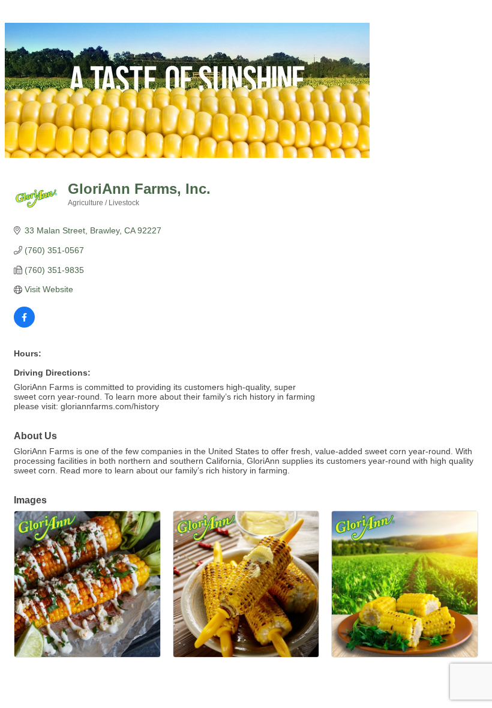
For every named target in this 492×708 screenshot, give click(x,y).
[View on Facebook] (24, 324)
